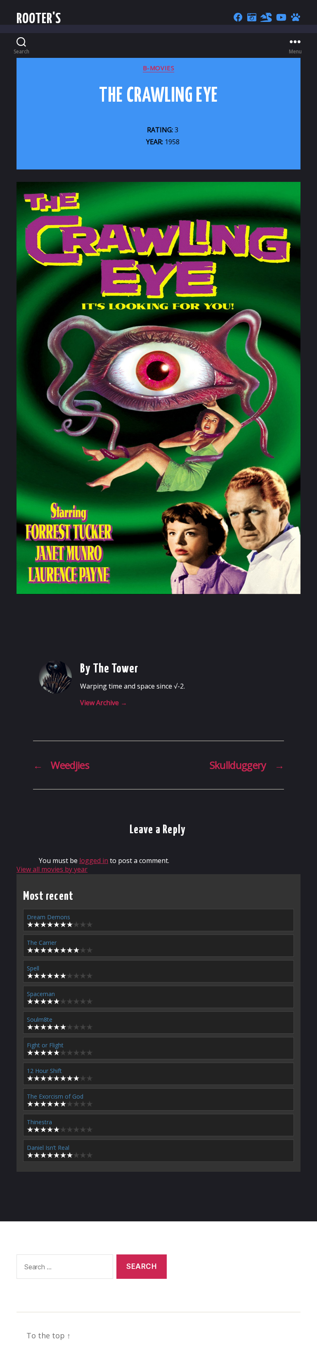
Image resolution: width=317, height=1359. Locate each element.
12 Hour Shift (44, 1071)
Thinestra (39, 1122)
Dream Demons (48, 917)
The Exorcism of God (55, 1096)
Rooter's (39, 19)
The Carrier (42, 943)
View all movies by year (52, 869)
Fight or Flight (45, 1045)
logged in (93, 860)
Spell (33, 968)
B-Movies (158, 68)
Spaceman (41, 994)
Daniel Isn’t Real (48, 1148)
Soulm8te (39, 1019)
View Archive (103, 702)
